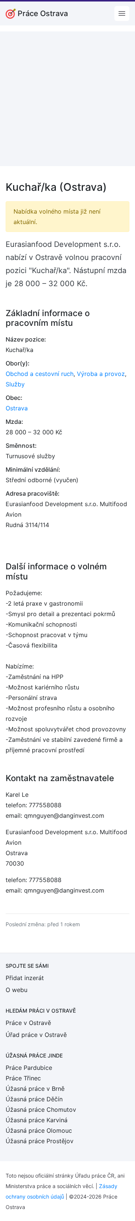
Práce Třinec (23, 1078)
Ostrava (17, 408)
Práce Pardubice (29, 1067)
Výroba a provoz (101, 373)
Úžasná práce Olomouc (39, 1130)
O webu (16, 990)
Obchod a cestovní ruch (40, 373)
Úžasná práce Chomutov (41, 1109)
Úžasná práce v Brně (35, 1088)
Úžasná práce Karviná (37, 1120)
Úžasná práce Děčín (34, 1099)
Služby (15, 384)
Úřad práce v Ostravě (36, 1034)
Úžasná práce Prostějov (40, 1141)
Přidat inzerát (25, 978)
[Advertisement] (67, 98)
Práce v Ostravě (28, 1022)
